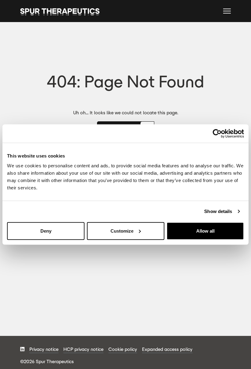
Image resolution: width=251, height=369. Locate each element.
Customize (122, 230)
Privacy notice (43, 349)
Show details (218, 211)
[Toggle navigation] (227, 12)
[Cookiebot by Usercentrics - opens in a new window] (217, 133)
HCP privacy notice (83, 349)
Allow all (205, 230)
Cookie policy (122, 349)
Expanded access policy (167, 349)
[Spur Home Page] (60, 11)
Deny (45, 230)
